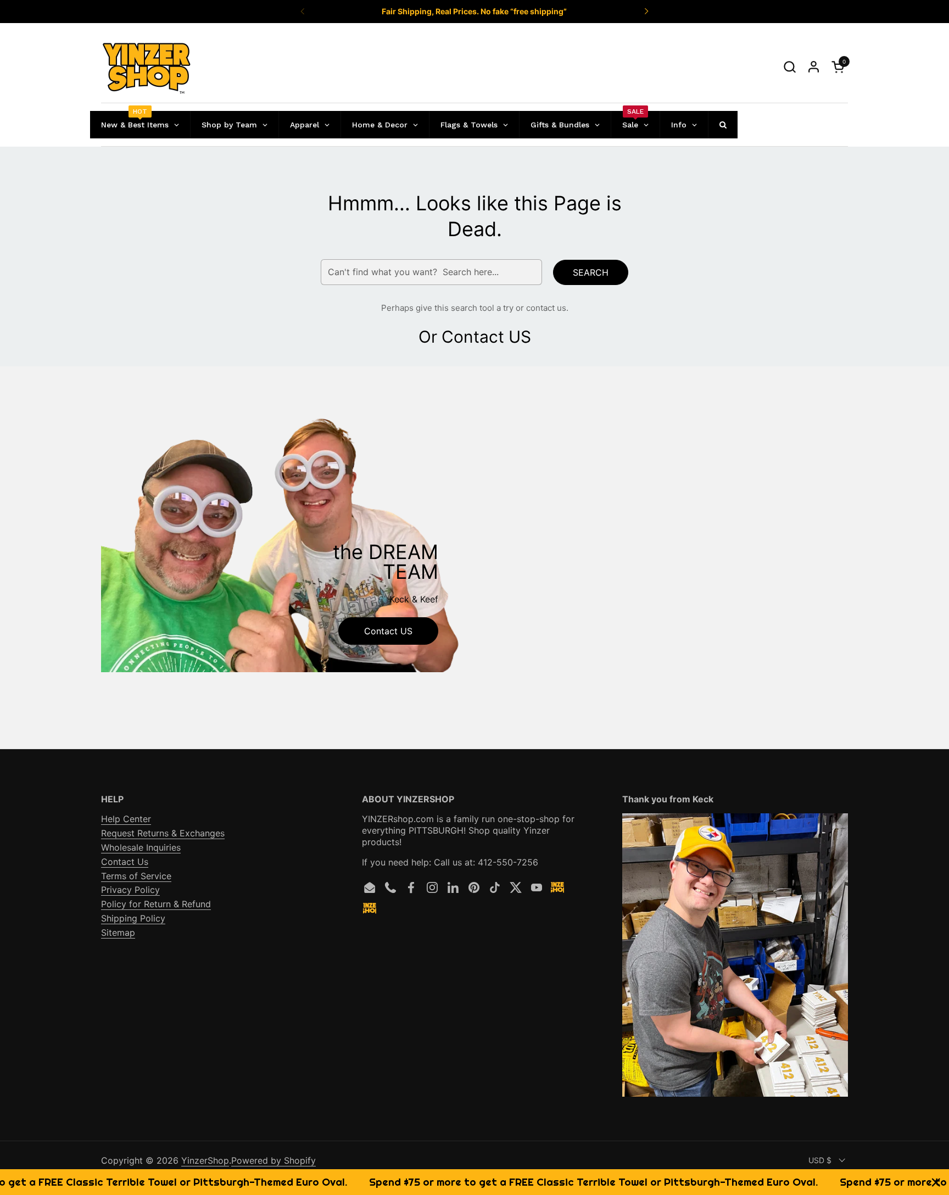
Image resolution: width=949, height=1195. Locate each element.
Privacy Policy (130, 889)
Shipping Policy (133, 918)
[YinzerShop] (147, 67)
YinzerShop (205, 1160)
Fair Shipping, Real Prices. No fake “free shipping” (474, 11)
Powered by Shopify (273, 1160)
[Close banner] (936, 1182)
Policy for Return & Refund (156, 903)
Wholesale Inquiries (141, 847)
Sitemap (118, 932)
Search (591, 272)
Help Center (126, 818)
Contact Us (124, 861)
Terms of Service (136, 875)
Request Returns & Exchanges (163, 833)
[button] (789, 67)
